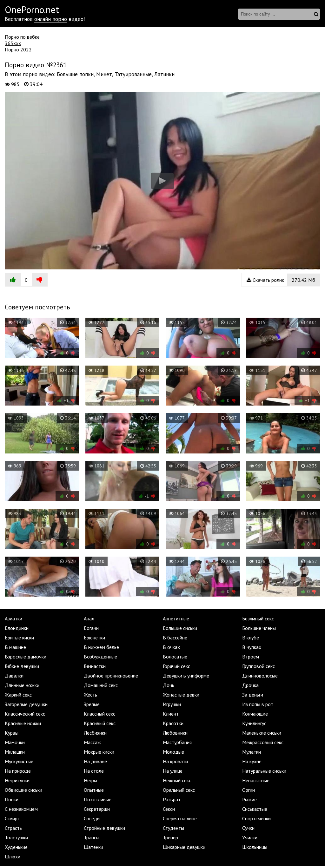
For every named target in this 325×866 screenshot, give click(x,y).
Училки (249, 837)
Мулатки (251, 752)
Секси (169, 809)
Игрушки (172, 704)
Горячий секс (176, 666)
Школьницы (254, 847)
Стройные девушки (104, 828)
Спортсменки (256, 818)
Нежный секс (177, 780)
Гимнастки (95, 666)
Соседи (92, 818)
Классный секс (99, 714)
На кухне (252, 761)
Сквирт (12, 818)
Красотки (173, 723)
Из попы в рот (257, 704)
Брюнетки (94, 637)
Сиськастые (254, 809)
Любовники (175, 733)
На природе (18, 771)
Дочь (168, 685)
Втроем (250, 656)
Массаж (92, 742)
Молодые (173, 752)
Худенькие (16, 847)
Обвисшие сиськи (23, 790)
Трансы (91, 837)
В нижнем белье (101, 647)
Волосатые (175, 656)
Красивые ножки (23, 723)
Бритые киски (19, 637)
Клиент (171, 714)
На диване (95, 761)
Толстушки (16, 837)
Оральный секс (179, 790)
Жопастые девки (181, 694)
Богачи (91, 628)
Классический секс (25, 714)
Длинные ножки (22, 685)
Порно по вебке (22, 37)
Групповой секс (258, 666)
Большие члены (259, 628)
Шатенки (93, 847)
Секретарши (97, 809)
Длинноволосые (260, 675)
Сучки (248, 828)
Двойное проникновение (111, 675)
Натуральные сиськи (264, 771)
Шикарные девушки (184, 847)
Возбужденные (100, 656)
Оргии (248, 790)
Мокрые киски (99, 752)
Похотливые (97, 799)
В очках (171, 647)
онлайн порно (50, 19)
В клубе (250, 637)
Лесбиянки (95, 733)
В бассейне (175, 637)
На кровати (175, 761)
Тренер (170, 837)
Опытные (94, 790)
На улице (172, 771)
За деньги (252, 694)
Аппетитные (176, 618)
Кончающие (255, 714)
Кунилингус (254, 723)
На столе (94, 771)
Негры (90, 780)
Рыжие (249, 799)
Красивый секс (100, 723)
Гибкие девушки (22, 666)
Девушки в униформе (186, 675)
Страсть (13, 828)
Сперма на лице (180, 818)
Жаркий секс (18, 694)
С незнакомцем (21, 809)
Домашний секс (101, 685)
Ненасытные (255, 780)
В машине (15, 647)
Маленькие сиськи (261, 733)
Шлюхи (12, 856)
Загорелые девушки (26, 704)
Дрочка (250, 685)
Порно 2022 (18, 49)
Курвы (11, 733)
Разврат (172, 799)
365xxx (13, 43)
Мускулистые (19, 761)
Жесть (90, 694)
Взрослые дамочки (25, 656)
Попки (11, 799)
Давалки (14, 675)
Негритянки (17, 780)
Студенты (173, 828)
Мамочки (15, 742)
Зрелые (92, 704)
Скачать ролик (283, 280)
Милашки (15, 752)
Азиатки (13, 618)
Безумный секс (258, 618)
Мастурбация (177, 742)
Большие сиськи (180, 628)
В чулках (251, 647)
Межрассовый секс (262, 742)
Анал (89, 618)
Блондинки (17, 628)
